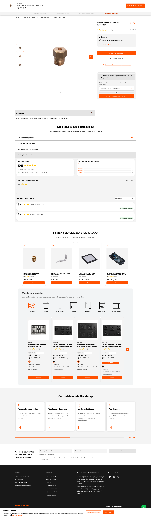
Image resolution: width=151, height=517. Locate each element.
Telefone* (78, 451)
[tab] (39, 13)
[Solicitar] (79, 427)
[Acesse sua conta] (19, 427)
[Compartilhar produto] (130, 23)
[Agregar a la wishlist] (134, 23)
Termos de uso (19, 479)
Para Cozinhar (44, 17)
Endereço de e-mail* (46, 451)
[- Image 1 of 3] (20, 48)
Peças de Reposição (29, 17)
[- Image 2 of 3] (20, 56)
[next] (127, 349)
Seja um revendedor (51, 489)
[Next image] (91, 57)
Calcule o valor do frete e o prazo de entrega (118, 65)
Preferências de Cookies (22, 476)
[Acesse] (49, 427)
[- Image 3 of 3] (20, 65)
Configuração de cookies (93, 512)
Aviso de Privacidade (17, 515)
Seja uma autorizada (51, 492)
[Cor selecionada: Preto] (54, 361)
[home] (45, 505)
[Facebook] (110, 477)
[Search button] (131, 88)
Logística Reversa (51, 495)
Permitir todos (108, 512)
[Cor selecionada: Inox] (29, 361)
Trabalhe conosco (51, 485)
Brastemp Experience (52, 479)
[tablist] (69, 435)
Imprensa (48, 482)
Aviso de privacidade (73, 457)
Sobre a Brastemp (51, 476)
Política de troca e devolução (23, 485)
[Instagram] (114, 477)
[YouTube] (118, 477)
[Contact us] (143, 507)
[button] (74, 458)
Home (17, 17)
